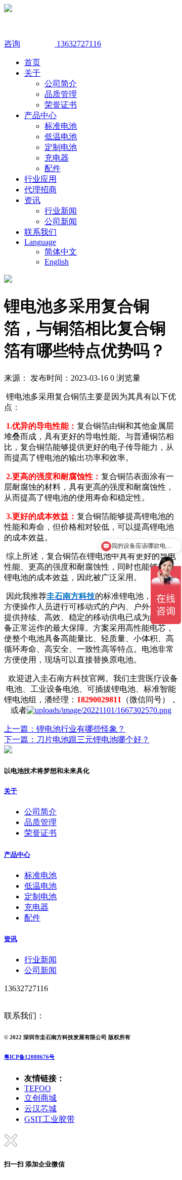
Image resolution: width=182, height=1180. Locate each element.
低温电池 (60, 136)
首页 (32, 62)
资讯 (32, 200)
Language (40, 242)
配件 (52, 168)
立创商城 (40, 1098)
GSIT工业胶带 (49, 1119)
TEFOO (37, 1088)
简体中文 (60, 251)
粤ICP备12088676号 (29, 1057)
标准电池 (60, 126)
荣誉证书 (60, 104)
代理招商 (40, 189)
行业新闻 (60, 211)
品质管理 (60, 94)
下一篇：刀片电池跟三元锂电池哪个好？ (77, 739)
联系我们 (40, 232)
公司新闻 (60, 221)
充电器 (56, 157)
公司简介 (60, 83)
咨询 (12, 43)
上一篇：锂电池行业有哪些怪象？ (64, 729)
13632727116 (78, 43)
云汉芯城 (40, 1108)
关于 (32, 73)
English (56, 262)
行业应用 (40, 179)
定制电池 (60, 147)
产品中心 (40, 115)
